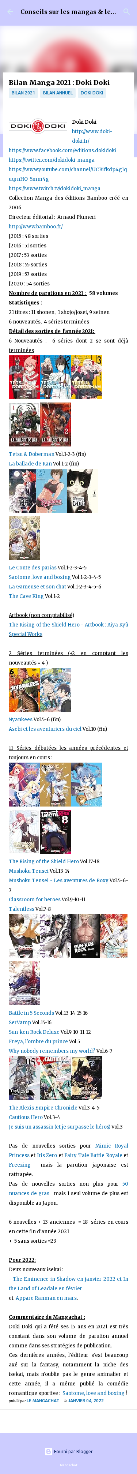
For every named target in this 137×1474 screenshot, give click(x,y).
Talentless (21, 909)
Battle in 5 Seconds (31, 1013)
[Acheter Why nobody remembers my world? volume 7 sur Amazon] (24, 1003)
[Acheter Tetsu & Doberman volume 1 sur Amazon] (24, 397)
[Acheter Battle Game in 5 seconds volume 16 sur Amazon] (24, 956)
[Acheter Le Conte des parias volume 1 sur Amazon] (22, 511)
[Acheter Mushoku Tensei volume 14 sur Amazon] (55, 805)
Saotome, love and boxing (40, 577)
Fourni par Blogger (73, 1451)
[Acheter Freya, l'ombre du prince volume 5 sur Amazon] (114, 956)
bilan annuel (58, 92)
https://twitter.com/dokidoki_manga (52, 160)
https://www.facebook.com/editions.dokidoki (62, 150)
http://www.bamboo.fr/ (36, 227)
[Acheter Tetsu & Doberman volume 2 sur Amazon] (55, 397)
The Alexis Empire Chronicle (43, 1108)
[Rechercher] (126, 11)
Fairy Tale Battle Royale (93, 1155)
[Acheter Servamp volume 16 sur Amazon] (55, 956)
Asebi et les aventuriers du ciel (45, 729)
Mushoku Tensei (29, 871)
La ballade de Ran (30, 464)
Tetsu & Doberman (32, 454)
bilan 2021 (23, 92)
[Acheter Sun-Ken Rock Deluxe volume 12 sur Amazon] (85, 956)
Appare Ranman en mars (46, 1298)
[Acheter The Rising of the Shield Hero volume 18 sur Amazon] (24, 805)
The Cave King (26, 596)
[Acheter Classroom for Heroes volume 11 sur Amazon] (24, 852)
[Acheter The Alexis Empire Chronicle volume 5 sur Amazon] (24, 1098)
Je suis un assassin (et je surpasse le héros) (59, 1127)
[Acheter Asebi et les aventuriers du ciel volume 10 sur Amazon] (55, 710)
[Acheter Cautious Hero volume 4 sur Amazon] (55, 1098)
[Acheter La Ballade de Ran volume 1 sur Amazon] (24, 445)
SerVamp (20, 1023)
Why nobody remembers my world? (52, 1051)
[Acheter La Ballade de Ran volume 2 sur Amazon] (55, 445)
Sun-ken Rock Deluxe (34, 1032)
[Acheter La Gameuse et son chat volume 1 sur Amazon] (82, 511)
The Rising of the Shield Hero (44, 861)
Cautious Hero (26, 1117)
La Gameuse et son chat (37, 587)
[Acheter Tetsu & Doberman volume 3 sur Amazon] (86, 397)
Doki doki (92, 92)
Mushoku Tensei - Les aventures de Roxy (59, 881)
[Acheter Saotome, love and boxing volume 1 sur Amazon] (51, 511)
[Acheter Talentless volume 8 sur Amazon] (55, 852)
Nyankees (21, 720)
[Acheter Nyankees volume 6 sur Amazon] (24, 710)
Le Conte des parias (33, 568)
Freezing (25, 1165)
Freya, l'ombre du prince (38, 1042)
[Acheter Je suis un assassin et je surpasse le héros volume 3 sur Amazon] (86, 1098)
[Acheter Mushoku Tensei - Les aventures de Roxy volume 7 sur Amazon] (86, 805)
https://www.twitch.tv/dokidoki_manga (54, 189)
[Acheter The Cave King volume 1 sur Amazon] (24, 558)
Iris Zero (47, 1155)
